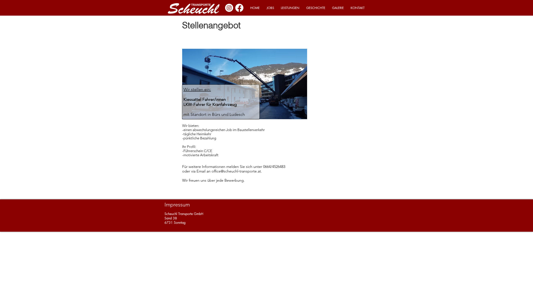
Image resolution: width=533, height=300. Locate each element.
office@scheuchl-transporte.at (236, 171)
